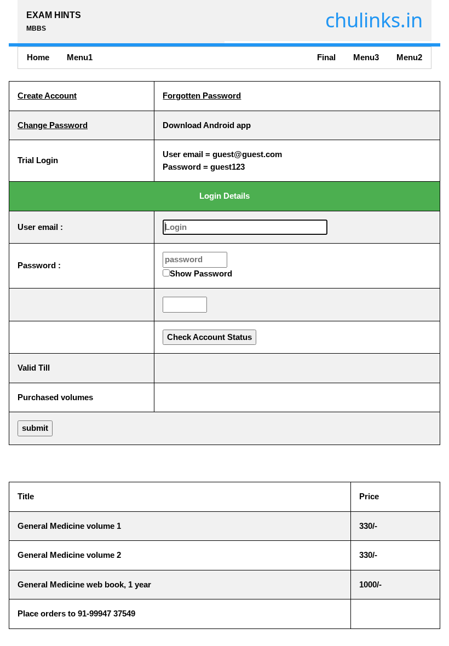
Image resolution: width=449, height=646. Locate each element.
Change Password (53, 125)
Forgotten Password (202, 95)
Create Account (47, 95)
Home (38, 57)
